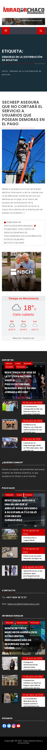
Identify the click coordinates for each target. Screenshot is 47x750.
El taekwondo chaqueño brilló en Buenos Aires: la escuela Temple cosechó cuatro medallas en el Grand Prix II (33, 414)
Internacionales (22, 622)
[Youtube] (18, 726)
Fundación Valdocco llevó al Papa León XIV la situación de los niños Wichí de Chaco (32, 686)
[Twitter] (9, 726)
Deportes (9, 363)
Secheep (20, 242)
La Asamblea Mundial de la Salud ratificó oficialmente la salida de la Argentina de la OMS (31, 706)
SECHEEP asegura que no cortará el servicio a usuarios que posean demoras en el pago (23, 113)
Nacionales (27, 363)
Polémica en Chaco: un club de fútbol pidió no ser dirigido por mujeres (33, 429)
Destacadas (11, 225)
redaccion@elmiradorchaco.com (23, 604)
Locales (17, 363)
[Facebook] (4, 726)
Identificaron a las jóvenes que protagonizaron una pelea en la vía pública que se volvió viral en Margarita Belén (33, 578)
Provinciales (25, 225)
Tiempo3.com (28, 338)
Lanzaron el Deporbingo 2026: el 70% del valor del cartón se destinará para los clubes (33, 449)
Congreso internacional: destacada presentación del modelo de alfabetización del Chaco (33, 669)
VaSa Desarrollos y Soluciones (30, 742)
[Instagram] (14, 726)
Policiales (28, 495)
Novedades (9, 367)
